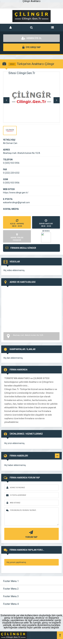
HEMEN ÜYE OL (34, 38)
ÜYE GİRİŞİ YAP (33, 47)
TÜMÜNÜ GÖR (57, 456)
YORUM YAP (31, 537)
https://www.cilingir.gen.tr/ (15, 192)
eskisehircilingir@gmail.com (16, 202)
